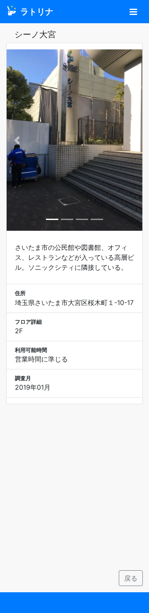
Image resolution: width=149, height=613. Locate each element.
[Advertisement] (74, 487)
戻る (130, 578)
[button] (17, 140)
